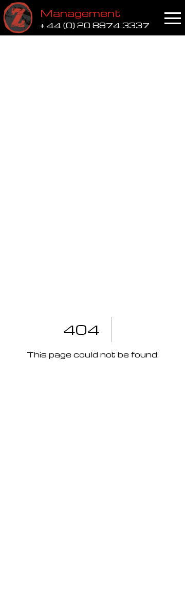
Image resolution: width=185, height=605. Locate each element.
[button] (172, 18)
